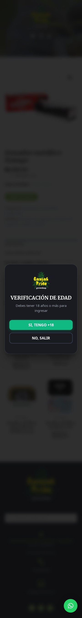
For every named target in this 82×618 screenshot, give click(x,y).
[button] (70, 606)
